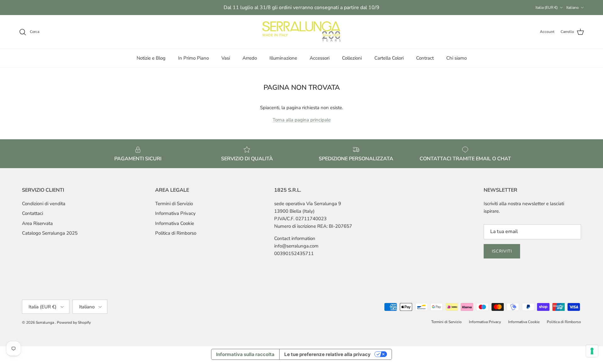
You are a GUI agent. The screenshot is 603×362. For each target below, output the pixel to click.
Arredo (249, 58)
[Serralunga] (301, 32)
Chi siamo (456, 58)
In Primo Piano (193, 58)
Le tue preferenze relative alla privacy (327, 354)
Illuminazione (283, 58)
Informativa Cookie (174, 223)
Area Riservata (37, 223)
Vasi (225, 58)
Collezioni (352, 58)
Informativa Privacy (175, 213)
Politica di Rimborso (175, 233)
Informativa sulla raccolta (245, 354)
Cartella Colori (389, 58)
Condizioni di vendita (43, 203)
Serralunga (45, 322)
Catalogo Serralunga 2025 (50, 233)
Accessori (319, 58)
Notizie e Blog (151, 58)
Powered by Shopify (74, 322)
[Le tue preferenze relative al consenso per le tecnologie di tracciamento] (592, 351)
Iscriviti (502, 251)
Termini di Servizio (174, 203)
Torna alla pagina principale (302, 120)
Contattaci (32, 213)
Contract (425, 58)
